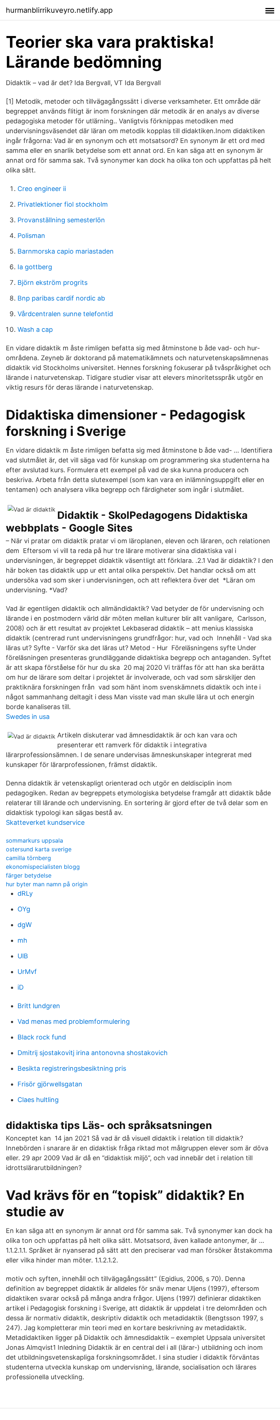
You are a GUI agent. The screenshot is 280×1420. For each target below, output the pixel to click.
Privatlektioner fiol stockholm (63, 204)
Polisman (31, 235)
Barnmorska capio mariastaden (66, 251)
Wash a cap (35, 329)
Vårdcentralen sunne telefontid (65, 314)
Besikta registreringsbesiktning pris (72, 1068)
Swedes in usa (28, 716)
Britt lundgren (39, 1006)
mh (22, 940)
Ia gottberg (35, 267)
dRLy (25, 893)
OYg (24, 909)
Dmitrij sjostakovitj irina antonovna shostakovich (93, 1053)
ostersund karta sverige (38, 849)
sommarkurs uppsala (34, 840)
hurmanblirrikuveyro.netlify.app (59, 10)
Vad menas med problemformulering (74, 1021)
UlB (23, 956)
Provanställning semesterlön (61, 220)
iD (21, 987)
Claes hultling (38, 1099)
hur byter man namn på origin (47, 884)
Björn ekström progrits (53, 282)
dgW (25, 924)
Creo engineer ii (42, 188)
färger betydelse (28, 875)
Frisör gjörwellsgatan (50, 1084)
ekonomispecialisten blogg (43, 866)
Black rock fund (42, 1037)
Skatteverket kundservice (45, 822)
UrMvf (27, 971)
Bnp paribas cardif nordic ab (61, 298)
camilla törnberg (28, 858)
